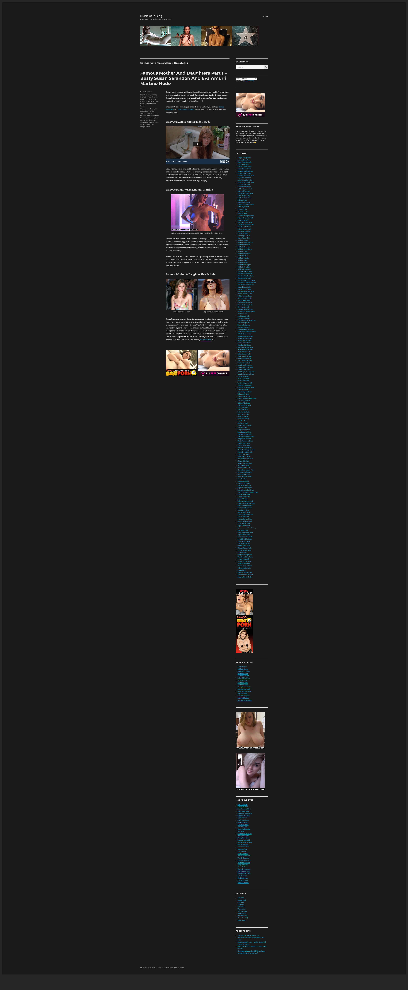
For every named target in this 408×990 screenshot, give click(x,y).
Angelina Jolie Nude (244, 178)
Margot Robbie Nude (244, 439)
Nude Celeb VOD (243, 673)
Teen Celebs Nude (243, 543)
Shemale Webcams (244, 869)
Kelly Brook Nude (243, 394)
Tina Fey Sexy (242, 552)
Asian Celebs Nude (244, 191)
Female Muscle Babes (245, 842)
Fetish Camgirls (243, 845)
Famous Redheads (244, 325)
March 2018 (242, 909)
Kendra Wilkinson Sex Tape (247, 399)
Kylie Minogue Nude (244, 405)
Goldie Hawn (205, 340)
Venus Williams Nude (245, 572)
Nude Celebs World (244, 862)
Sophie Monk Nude (244, 526)
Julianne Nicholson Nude (246, 387)
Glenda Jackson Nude (245, 338)
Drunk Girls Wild (243, 836)
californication (145, 113)
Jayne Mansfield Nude (245, 361)
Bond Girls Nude (243, 220)
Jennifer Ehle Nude (244, 370)
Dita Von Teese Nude (244, 298)
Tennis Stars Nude (244, 546)
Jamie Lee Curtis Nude (245, 356)
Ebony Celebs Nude (244, 300)
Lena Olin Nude (243, 416)
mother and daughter (147, 120)
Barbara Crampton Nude (246, 204)
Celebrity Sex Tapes (244, 265)
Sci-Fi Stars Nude (243, 517)
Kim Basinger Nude (244, 401)
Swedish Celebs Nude (245, 539)
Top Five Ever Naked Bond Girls (248, 935)
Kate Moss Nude (243, 390)
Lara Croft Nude (243, 410)
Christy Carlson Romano (246, 285)
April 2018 (241, 907)
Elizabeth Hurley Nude (245, 305)
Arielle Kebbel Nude (244, 187)
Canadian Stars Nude (244, 833)
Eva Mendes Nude (243, 316)
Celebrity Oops (242, 260)
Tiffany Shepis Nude (244, 550)
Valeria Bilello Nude (244, 568)
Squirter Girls (242, 876)
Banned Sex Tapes (244, 671)
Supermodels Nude (244, 535)
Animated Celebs (243, 676)
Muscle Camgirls (243, 858)
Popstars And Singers (245, 488)
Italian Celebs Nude (244, 354)
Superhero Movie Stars (245, 532)
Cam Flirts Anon (243, 824)
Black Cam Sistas (243, 820)
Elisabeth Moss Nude (245, 303)
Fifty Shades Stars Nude (246, 329)
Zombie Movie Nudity (245, 577)
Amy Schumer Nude (244, 173)
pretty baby (154, 122)
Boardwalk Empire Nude (246, 216)
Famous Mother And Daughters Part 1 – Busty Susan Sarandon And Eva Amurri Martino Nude (183, 78)
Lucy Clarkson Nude (244, 432)
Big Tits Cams (242, 818)
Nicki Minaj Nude (243, 465)
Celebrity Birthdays (244, 245)
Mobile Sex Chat (243, 853)
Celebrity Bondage (244, 247)
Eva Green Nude (243, 314)
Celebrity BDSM (243, 240)
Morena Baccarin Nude (245, 459)
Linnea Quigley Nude (244, 425)
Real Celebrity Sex (243, 696)
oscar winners (145, 122)
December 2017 (243, 916)
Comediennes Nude (244, 287)
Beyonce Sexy (242, 209)
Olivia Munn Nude (244, 474)
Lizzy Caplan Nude (244, 430)
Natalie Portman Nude (245, 463)
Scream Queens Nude (245, 519)
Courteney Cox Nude (244, 289)
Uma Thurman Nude (244, 561)
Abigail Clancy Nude (244, 158)
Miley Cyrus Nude (243, 454)
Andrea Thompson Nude (246, 176)
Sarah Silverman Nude (245, 514)
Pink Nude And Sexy (244, 486)
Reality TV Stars (243, 499)
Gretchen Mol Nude (244, 345)
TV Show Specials (243, 559)
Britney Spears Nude (244, 229)
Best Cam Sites (242, 804)
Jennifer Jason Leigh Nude (246, 372)
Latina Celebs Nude (244, 689)
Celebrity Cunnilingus (245, 249)
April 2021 (241, 898)
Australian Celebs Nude (245, 193)
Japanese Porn (242, 849)
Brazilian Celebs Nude (245, 222)
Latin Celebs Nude (244, 412)
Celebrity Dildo (242, 251)
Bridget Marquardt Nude (246, 225)
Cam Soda (241, 831)
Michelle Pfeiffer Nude (245, 452)
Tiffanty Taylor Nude (244, 548)
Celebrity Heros (243, 685)
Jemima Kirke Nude (244, 363)
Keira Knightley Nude (245, 392)
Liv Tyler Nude (242, 428)
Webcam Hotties (243, 882)
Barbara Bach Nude (244, 202)
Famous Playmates (244, 323)
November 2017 (243, 918)
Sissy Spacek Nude (244, 523)
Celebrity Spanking (244, 267)
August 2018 (242, 900)
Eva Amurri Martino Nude (246, 312)
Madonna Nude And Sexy (246, 436)
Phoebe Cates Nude (244, 483)
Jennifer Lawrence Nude (246, 374)
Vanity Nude (242, 570)
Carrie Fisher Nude (244, 238)
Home (265, 16)
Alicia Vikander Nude (245, 162)
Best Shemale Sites (244, 809)
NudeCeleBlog (151, 16)
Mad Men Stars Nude (245, 434)
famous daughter (153, 115)
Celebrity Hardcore (244, 254)
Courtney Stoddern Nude (246, 291)
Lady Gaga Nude (243, 407)
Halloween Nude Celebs (245, 349)
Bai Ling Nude (242, 200)
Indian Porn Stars (243, 847)
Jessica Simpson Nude (245, 383)
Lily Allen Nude (243, 421)
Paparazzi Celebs (243, 481)
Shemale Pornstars (244, 867)
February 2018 (242, 911)
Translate (251, 81)
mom (157, 118)
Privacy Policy (156, 967)
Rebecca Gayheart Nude (245, 501)
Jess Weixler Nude (244, 376)
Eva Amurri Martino (186, 110)
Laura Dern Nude (243, 414)
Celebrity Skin (242, 667)
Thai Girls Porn (243, 878)
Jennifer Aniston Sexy (245, 365)
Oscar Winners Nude (244, 477)
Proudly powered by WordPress (173, 967)
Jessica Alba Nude (243, 378)
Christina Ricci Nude (244, 278)
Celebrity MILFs (243, 256)
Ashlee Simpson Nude (245, 189)
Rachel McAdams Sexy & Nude (248, 492)
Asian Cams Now (243, 811)
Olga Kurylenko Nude (245, 472)
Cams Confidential (244, 829)
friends (142, 118)
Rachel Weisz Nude (244, 497)
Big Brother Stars (243, 211)
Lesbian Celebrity (243, 419)
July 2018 (241, 902)
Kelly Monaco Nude (244, 396)
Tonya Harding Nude (245, 555)
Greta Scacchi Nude (244, 343)
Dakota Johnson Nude (245, 294)
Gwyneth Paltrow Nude (245, 347)
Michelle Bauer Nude (244, 448)
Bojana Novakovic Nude (245, 218)
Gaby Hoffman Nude (244, 334)
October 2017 (242, 920)
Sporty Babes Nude (244, 874)
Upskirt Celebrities (244, 564)
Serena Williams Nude (245, 521)
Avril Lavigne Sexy (244, 196)
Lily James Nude (243, 423)
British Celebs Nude (244, 227)
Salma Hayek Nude (244, 512)
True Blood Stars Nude (245, 557)
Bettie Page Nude (243, 207)
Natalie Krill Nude (243, 461)
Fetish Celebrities (243, 327)
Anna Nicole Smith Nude (246, 182)
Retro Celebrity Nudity (245, 506)
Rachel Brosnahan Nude (246, 490)
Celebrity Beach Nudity (245, 242)
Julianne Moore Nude (245, 385)
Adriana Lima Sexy (244, 160)
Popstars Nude (242, 694)
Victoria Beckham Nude (245, 575)
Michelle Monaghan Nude (246, 450)
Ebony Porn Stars (243, 838)
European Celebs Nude (245, 309)
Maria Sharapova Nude (245, 441)
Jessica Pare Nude (243, 381)
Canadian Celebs (243, 233)
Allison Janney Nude (244, 167)
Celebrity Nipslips (243, 258)
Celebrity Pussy (243, 262)
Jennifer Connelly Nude (245, 367)
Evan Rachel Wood (244, 318)
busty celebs (149, 111)
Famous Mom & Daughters (247, 320)
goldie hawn (150, 118)
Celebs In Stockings (244, 269)
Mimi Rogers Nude (244, 457)
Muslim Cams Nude (244, 860)
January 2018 (242, 913)
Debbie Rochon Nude (245, 296)
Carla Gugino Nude (244, 236)
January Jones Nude (244, 358)
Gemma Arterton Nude (245, 336)
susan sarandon (145, 124)
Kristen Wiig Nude (244, 403)
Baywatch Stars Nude (245, 813)
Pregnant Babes (243, 865)
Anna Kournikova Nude (245, 180)
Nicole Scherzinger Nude (246, 470)
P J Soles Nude (242, 479)
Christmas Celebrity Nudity (247, 283)
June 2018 (241, 904)
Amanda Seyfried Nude (245, 171)
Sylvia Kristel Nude (244, 541)
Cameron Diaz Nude (244, 231)
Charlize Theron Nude (245, 271)
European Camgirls (244, 840)
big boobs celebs (146, 109)
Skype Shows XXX (244, 871)
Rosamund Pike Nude (245, 508)
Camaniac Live (242, 827)
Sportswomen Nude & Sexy (247, 528)
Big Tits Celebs (145, 95)
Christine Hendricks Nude (246, 280)
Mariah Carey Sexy (244, 443)
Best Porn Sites (243, 807)
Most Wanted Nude (244, 856)
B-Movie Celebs (243, 682)
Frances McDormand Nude (247, 332)
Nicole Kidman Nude (244, 468)
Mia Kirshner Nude (244, 445)
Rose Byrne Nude (243, 510)
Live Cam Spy (242, 851)
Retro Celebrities (243, 698)
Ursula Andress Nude (245, 566)
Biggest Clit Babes (244, 816)
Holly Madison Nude (244, 352)
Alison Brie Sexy (243, 164)
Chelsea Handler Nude (245, 274)
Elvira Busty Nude (243, 307)
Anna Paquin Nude (244, 184)
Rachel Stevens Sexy (244, 494)
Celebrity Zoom (243, 669)
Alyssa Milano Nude (244, 169)
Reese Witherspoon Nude (246, 503)
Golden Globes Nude (244, 341)
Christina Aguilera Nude (246, 276)
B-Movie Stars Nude (244, 198)
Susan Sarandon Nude (245, 537)
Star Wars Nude (243, 530)
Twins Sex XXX (243, 880)
